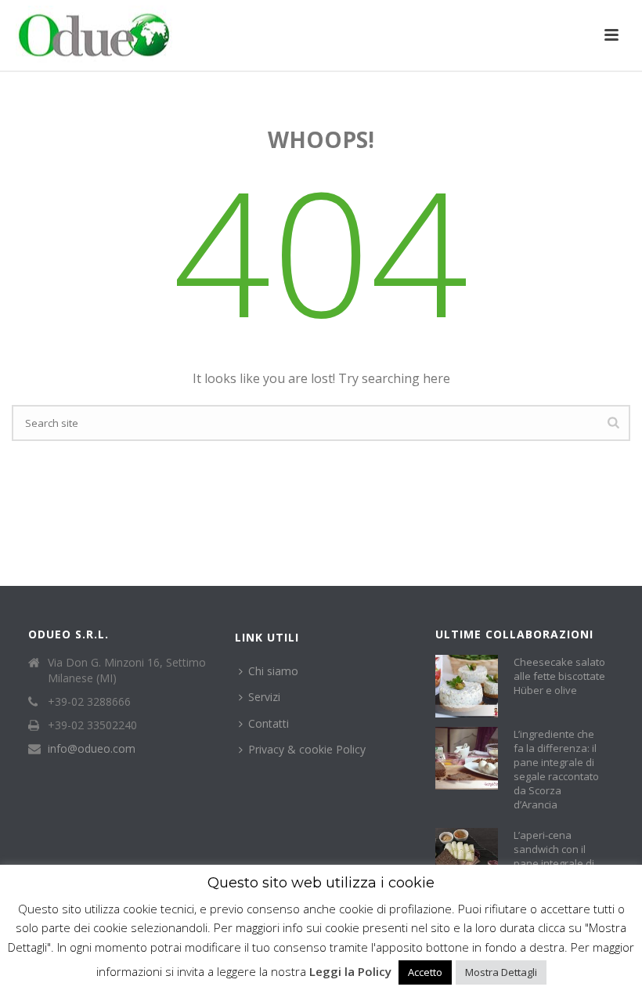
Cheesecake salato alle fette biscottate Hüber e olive (559, 676)
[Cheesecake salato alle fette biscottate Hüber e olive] (466, 686)
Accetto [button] (425, 972)
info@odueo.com (91, 749)
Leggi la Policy (350, 971)
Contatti (268, 723)
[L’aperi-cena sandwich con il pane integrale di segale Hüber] (466, 859)
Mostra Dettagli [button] (501, 972)
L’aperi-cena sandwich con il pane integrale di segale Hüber (554, 856)
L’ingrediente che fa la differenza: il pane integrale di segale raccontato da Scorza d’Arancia (556, 769)
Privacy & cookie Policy (307, 749)
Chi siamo (273, 670)
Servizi (264, 696)
